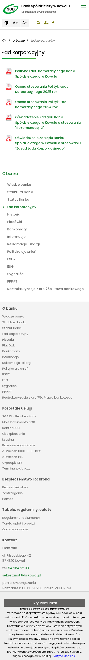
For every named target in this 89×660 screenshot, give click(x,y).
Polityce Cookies (64, 656)
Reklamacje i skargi (23, 244)
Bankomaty (17, 229)
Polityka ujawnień (21, 251)
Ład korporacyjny (21, 207)
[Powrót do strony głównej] (4, 41)
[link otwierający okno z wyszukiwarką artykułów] (38, 22)
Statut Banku (18, 199)
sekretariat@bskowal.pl (21, 575)
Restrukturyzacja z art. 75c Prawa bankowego (45, 288)
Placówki (14, 221)
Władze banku (19, 184)
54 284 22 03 (18, 568)
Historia (13, 214)
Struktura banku (20, 192)
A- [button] (24, 22)
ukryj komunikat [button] (44, 603)
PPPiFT (12, 281)
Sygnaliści (15, 274)
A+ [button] (15, 22)
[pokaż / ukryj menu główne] (83, 5)
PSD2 (11, 259)
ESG (10, 266)
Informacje (16, 236)
